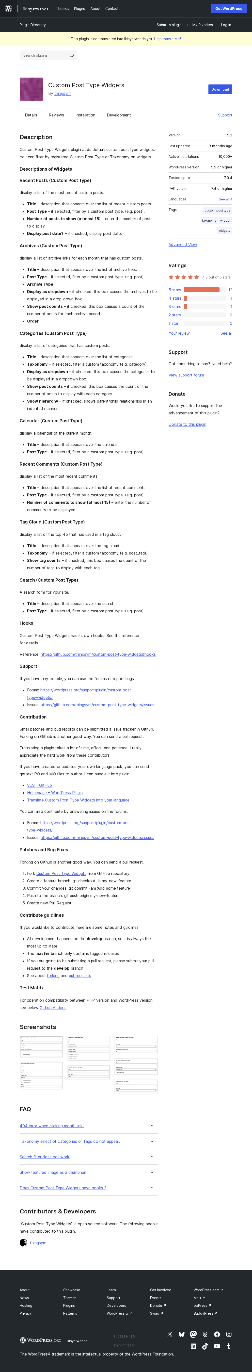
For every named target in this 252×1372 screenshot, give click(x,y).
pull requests (80, 975)
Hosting (26, 1305)
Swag (156, 1313)
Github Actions (53, 1007)
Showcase (71, 1290)
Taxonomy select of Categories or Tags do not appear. (70, 1141)
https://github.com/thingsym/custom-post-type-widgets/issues (97, 704)
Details (31, 115)
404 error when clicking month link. (52, 1126)
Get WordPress (228, 8)
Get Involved (160, 1290)
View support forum (186, 375)
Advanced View (183, 244)
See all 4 (225, 199)
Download (220, 89)
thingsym (62, 93)
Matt (199, 1298)
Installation (85, 115)
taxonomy (209, 220)
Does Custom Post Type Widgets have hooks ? (63, 1188)
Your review (179, 333)
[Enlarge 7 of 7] (151, 1085)
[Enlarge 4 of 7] (103, 1071)
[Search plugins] (72, 55)
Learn (111, 1290)
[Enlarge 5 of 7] (151, 1042)
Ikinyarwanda (77, 1341)
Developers (116, 1305)
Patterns (70, 1313)
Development (119, 115)
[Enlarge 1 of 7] (56, 1042)
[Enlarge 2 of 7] (56, 1068)
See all (226, 333)
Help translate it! (167, 39)
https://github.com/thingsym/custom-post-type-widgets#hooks (98, 654)
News (24, 1298)
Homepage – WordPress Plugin (55, 792)
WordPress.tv (120, 1313)
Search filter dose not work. (45, 1157)
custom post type (217, 210)
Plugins (69, 1305)
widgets (224, 230)
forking (53, 975)
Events (155, 1298)
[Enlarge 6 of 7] (151, 1064)
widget (225, 220)
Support (225, 115)
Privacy (26, 1313)
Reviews (56, 115)
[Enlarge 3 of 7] (103, 1042)
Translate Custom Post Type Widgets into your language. (78, 800)
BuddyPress (206, 1313)
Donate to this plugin (187, 424)
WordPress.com (208, 1290)
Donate (158, 1305)
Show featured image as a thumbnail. (53, 1172)
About (25, 1290)
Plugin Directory (33, 25)
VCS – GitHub (39, 785)
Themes (70, 1298)
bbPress (202, 1305)
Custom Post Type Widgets (61, 873)
